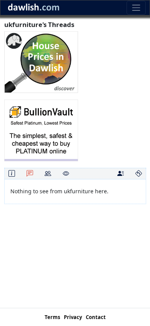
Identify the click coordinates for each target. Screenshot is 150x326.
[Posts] (30, 173)
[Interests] (66, 173)
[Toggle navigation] (136, 7)
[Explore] (138, 173)
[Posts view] (120, 173)
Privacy (73, 317)
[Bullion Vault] (41, 129)
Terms (52, 317)
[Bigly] (41, 61)
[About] (11, 173)
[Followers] (48, 173)
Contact (96, 317)
